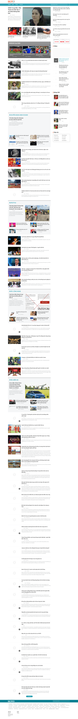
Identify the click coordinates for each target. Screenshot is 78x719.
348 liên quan (27, 645)
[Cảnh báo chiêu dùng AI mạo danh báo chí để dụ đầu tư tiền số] (37, 302)
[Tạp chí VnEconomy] (10, 121)
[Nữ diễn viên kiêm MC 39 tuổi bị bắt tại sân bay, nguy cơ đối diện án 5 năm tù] (14, 85)
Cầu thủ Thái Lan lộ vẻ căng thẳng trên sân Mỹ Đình (32, 665)
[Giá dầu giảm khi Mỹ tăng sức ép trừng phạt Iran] (14, 562)
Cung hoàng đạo (56, 138)
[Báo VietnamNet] (9, 38)
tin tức (40, 706)
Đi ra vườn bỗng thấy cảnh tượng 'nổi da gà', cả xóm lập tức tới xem (36, 92)
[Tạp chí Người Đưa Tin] (38, 39)
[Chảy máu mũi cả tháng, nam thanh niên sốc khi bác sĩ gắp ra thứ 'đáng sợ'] (14, 153)
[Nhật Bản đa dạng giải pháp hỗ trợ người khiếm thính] (33, 313)
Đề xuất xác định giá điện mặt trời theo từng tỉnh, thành (33, 601)
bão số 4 (25, 706)
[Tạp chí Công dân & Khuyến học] (17, 321)
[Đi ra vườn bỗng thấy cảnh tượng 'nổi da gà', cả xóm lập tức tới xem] (14, 96)
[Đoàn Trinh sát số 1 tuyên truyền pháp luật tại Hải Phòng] (14, 573)
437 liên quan (22, 409)
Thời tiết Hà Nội (48, 706)
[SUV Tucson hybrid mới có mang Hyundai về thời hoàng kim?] (12, 402)
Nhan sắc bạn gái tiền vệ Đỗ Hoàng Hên (30, 644)
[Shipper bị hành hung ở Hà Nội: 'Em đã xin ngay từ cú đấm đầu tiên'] (56, 60)
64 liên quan (58, 11)
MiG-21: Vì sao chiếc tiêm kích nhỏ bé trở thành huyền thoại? (34, 60)
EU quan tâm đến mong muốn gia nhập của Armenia (32, 676)
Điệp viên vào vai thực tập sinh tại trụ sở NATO (31, 633)
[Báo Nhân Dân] (62, 41)
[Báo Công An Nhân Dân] (23, 369)
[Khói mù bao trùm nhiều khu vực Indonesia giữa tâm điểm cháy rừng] (14, 498)
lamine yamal (10, 706)
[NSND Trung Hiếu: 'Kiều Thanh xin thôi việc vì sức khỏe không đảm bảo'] (37, 16)
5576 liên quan (22, 145)
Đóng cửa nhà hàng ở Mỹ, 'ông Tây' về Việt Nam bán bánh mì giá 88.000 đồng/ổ (43, 224)
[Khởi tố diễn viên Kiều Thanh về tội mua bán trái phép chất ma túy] (56, 79)
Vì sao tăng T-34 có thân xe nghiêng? (59, 24)
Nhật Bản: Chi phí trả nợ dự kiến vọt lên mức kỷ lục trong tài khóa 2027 (43, 136)
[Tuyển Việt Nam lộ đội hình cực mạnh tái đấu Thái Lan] (14, 429)
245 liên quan (21, 314)
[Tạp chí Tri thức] (17, 314)
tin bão (50, 707)
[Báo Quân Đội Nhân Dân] (23, 449)
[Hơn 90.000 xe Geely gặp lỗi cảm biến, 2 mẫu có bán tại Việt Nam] (12, 408)
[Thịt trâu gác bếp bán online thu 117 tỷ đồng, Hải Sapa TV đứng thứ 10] (14, 107)
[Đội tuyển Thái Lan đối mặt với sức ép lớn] (29, 49)
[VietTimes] (38, 404)
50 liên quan (27, 238)
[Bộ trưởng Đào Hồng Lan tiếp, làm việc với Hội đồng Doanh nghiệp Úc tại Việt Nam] (14, 283)
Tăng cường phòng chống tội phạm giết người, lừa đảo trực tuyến (35, 368)
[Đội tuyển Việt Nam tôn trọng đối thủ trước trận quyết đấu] (42, 49)
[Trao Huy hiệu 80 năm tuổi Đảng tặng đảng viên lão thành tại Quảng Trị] (14, 583)
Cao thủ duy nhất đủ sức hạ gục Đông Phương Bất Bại (33, 236)
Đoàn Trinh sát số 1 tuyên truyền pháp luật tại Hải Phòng (33, 569)
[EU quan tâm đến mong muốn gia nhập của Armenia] (14, 680)
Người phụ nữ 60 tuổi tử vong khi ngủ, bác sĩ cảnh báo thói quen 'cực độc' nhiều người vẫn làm (43, 37)
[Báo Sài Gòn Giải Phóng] (38, 320)
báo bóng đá (29, 706)
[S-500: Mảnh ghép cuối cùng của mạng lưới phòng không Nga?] (14, 74)
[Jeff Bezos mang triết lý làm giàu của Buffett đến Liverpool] (33, 231)
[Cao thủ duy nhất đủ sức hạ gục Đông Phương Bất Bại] (14, 240)
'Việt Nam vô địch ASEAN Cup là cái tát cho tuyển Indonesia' (63, 126)
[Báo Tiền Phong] (23, 349)
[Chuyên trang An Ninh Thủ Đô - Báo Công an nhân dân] (23, 38)
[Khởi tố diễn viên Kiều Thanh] (56, 120)
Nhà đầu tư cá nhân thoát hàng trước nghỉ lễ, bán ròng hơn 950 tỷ (22, 143)
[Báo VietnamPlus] (38, 139)
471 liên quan (27, 172)
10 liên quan (58, 31)
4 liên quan (27, 84)
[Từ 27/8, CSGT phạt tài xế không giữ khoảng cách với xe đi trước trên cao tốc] (14, 173)
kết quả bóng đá (54, 707)
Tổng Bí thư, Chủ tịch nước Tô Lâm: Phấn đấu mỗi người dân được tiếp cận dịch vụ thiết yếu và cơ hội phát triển (61, 9)
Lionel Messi (19, 706)
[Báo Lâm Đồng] (10, 389)
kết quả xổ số (10, 707)
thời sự (44, 706)
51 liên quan (26, 508)
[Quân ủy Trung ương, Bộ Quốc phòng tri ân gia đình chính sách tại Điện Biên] (14, 474)
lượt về (33, 706)
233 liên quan (29, 56)
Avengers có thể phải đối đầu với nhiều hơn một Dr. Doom (34, 357)
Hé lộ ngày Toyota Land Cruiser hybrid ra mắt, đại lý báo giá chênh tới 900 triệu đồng (42, 401)
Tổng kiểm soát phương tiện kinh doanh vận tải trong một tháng (35, 612)
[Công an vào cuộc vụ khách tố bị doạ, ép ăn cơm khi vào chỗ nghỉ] (56, 86)
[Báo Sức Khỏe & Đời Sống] (22, 282)
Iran (22, 706)
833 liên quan (27, 540)
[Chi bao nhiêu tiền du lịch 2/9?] (12, 231)
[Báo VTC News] (23, 183)
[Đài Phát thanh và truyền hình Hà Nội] (11, 56)
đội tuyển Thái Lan (63, 706)
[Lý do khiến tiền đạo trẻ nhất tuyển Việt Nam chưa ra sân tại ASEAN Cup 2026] (56, 97)
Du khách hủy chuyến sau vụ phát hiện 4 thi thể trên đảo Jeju (34, 654)
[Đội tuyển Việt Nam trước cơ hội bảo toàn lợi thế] (16, 49)
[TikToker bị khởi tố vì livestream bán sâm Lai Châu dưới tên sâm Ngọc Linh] (14, 194)
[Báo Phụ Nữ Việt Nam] (23, 549)
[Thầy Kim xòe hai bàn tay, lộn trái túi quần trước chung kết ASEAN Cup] (56, 67)
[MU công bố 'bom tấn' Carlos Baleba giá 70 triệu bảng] (14, 31)
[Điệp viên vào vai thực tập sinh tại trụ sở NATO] (14, 637)
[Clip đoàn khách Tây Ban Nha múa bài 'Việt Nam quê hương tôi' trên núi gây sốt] (37, 213)
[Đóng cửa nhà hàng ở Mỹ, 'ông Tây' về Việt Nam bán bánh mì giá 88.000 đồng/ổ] (33, 225)
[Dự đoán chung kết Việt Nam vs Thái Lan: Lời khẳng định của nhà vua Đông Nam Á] (14, 162)
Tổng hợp (18, 713)
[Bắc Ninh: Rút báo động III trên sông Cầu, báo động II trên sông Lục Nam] (14, 509)
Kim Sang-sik (52, 706)
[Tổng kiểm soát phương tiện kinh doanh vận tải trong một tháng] (14, 616)
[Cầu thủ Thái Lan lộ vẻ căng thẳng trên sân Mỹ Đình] (14, 669)
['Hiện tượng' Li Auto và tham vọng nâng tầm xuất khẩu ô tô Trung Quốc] (33, 408)
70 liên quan (64, 81)
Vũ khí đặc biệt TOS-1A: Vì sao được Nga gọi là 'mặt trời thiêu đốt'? (36, 325)
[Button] (69, 5)
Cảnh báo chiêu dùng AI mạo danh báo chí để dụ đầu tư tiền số (16, 296)
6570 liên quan (28, 426)
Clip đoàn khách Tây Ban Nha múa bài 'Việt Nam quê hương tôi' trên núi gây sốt (16, 207)
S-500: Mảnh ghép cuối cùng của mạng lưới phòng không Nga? (34, 71)
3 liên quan (28, 449)
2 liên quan (26, 72)
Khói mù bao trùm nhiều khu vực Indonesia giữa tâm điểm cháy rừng (36, 494)
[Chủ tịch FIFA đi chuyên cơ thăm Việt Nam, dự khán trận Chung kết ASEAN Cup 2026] (56, 112)
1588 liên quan (28, 517)
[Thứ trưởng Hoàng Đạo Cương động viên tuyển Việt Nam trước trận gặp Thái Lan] (14, 184)
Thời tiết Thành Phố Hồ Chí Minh (30, 707)
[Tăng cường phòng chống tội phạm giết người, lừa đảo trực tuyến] (14, 371)
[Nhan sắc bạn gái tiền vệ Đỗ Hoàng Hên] (14, 648)
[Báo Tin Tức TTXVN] (38, 314)
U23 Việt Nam (23, 707)
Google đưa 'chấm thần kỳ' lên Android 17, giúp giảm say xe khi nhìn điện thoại (22, 318)
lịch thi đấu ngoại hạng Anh (65, 707)
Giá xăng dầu (64, 138)
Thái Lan (59, 707)
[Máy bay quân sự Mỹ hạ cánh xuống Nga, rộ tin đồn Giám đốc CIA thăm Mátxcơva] (14, 262)
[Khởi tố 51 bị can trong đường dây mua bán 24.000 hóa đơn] (14, 519)
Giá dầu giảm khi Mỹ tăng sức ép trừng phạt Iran (32, 558)
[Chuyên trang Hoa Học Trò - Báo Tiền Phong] (59, 107)
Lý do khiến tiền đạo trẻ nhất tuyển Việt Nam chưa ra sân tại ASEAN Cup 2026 (63, 96)
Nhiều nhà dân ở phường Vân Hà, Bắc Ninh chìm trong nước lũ (34, 526)
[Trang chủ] (11, 1)
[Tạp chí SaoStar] (23, 238)
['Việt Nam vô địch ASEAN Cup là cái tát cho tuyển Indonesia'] (56, 126)
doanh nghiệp (41, 707)
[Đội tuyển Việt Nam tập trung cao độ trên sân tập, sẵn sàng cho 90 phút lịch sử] (14, 486)
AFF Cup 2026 (15, 706)
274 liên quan (59, 16)
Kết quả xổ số (56, 135)
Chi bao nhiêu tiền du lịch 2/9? (21, 229)
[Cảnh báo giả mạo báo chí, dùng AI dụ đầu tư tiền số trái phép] (33, 319)
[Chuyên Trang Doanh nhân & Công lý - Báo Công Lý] (10, 299)
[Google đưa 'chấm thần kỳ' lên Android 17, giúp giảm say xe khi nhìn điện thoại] (12, 319)
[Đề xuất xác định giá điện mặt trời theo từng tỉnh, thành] (14, 605)
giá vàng (37, 707)
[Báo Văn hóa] (50, 56)
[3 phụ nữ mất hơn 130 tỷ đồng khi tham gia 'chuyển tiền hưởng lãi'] (14, 551)
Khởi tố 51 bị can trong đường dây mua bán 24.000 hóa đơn (34, 516)
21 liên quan (42, 56)
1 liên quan (15, 56)
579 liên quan (44, 139)
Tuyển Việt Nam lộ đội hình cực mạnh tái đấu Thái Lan (33, 425)
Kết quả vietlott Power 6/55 (17, 707)
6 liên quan (27, 656)
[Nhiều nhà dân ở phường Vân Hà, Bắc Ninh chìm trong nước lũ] (14, 530)
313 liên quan (16, 389)
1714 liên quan (15, 299)
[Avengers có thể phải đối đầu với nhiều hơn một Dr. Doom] (14, 361)
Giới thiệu (9, 713)
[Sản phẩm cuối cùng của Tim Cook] (12, 313)
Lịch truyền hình (56, 140)
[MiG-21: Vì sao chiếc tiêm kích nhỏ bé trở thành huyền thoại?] (14, 64)
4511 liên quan (15, 121)
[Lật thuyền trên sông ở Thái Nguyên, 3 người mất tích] (14, 251)
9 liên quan (26, 496)
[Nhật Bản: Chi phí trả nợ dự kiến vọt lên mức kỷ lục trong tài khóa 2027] (33, 137)
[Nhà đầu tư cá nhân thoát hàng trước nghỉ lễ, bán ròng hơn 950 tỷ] (12, 143)
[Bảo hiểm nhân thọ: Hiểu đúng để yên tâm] (12, 137)
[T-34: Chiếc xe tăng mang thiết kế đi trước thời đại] (29, 31)
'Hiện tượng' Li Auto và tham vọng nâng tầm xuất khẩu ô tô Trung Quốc (42, 408)
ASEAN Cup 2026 (57, 706)
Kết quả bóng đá (64, 135)
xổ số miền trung (46, 707)
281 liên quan (29, 369)
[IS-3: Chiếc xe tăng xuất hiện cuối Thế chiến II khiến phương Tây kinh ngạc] (14, 626)
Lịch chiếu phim (64, 140)
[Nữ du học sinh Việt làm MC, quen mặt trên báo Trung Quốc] (12, 225)
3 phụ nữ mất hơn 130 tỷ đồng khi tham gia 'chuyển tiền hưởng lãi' (35, 548)
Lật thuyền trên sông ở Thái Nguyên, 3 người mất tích (33, 247)
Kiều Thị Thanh (37, 706)
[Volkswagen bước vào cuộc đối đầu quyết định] (33, 143)
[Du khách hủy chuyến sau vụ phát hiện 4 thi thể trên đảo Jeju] (14, 658)
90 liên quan (26, 560)
